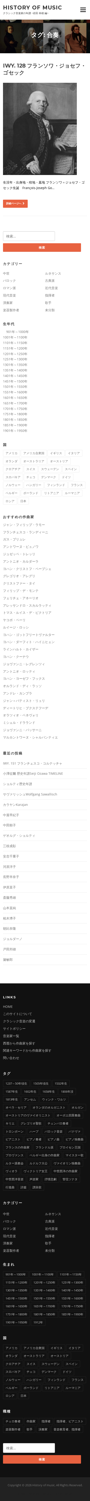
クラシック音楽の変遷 (19, 1021)
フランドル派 (45, 1147)
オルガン (78, 1107)
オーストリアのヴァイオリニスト (28, 1115)
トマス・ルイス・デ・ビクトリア (27, 612)
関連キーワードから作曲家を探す (27, 1050)
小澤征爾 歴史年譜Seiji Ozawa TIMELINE (33, 773)
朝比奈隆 (9, 928)
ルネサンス (53, 273)
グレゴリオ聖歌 (31, 1123)
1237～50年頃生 (16, 1083)
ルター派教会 (15, 1163)
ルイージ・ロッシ (16, 627)
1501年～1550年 (15, 386)
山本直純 (9, 908)
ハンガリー (33, 485)
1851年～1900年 (15, 425)
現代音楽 (9, 295)
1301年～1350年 (15, 364)
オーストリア (59, 461)
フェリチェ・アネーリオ (21, 598)
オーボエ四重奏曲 (69, 1115)
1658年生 (48, 1091)
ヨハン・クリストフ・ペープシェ (27, 569)
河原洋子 (9, 866)
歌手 (48, 302)
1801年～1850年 (15, 419)
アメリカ (12, 453)
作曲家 (31, 1421)
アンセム (30, 1099)
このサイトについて (17, 1014)
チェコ (30, 477)
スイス (30, 469)
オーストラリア (33, 461)
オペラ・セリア (16, 1107)
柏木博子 (9, 918)
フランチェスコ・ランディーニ (25, 532)
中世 (6, 273)
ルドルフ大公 (39, 1163)
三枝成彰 (9, 846)
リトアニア (51, 493)
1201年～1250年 (15, 354)
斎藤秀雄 (9, 897)
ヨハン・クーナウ (16, 656)
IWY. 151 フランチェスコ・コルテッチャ (32, 763)
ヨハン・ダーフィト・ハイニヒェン (29, 642)
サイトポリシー (14, 1028)
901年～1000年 (16, 331)
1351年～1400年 (15, 370)
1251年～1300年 (15, 359)
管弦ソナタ (70, 1179)
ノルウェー (13, 485)
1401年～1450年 (15, 376)
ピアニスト (13, 1139)
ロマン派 (9, 288)
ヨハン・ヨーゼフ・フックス (24, 678)
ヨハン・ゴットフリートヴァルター (29, 634)
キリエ (10, 1123)
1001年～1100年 (15, 337)
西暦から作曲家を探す (19, 1043)
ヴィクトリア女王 (36, 1171)
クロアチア (13, 469)
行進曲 (10, 1187)
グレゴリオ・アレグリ (19, 576)
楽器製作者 (11, 310)
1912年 (38, 1322)
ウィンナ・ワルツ (54, 1099)
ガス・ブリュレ (14, 539)
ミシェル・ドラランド (19, 722)
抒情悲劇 (51, 1179)
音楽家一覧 (11, 1036)
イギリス (56, 453)
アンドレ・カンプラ (17, 693)
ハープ (34, 1131)
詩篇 (24, 1187)
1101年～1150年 (15, 343)
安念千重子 (11, 856)
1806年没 (67, 1091)
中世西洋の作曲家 (66, 1171)
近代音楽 (51, 288)
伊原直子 (9, 887)
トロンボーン (15, 1131)
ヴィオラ (12, 1171)
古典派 (50, 280)
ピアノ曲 (54, 1139)
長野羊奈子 (11, 877)
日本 (23, 501)
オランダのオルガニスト (49, 1107)
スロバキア (13, 477)
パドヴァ (75, 1131)
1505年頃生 (41, 1083)
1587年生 (12, 1091)
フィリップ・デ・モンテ (21, 590)
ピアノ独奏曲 (75, 1139)
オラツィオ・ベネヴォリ (21, 715)
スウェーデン (50, 469)
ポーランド (30, 493)
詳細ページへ (13, 203)
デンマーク (48, 477)
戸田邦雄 (9, 949)
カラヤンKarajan (15, 804)
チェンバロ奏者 (58, 1123)
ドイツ (66, 477)
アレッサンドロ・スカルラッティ (27, 605)
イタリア (74, 453)
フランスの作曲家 (18, 1147)
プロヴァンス (15, 1155)
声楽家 (34, 1179)
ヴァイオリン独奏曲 (67, 1163)
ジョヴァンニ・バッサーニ (22, 730)
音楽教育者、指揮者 (67, 1429)
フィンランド (56, 485)
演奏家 (8, 302)
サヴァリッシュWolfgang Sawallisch (30, 794)
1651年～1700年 (15, 403)
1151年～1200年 (15, 348)
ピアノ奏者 (34, 1139)
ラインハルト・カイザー (21, 649)
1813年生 (12, 1099)
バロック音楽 (54, 1131)
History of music (32, 7)
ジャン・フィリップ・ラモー (24, 524)
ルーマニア (72, 493)
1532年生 (61, 1083)
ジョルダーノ (12, 939)
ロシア (10, 501)
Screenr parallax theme (33, 1494)
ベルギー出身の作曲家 (45, 1155)
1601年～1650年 (15, 397)
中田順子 (9, 825)
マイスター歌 (75, 1155)
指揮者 (50, 295)
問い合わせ (11, 1058)
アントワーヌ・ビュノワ (21, 546)
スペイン (71, 469)
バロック (9, 280)
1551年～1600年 (15, 392)
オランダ (12, 461)
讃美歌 (37, 1187)
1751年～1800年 (15, 414)
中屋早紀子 (11, 815)
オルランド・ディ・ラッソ (22, 686)
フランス (77, 485)
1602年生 (30, 1091)
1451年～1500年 (15, 381)
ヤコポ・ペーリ (14, 620)
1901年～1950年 (15, 430)
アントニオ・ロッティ (19, 671)
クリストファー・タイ (19, 583)
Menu (83, 10)
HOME (8, 1006)
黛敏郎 (8, 959)
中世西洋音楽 (15, 1179)
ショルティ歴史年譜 (17, 784)
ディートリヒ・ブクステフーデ (25, 708)
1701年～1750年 (15, 408)
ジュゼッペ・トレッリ (19, 554)
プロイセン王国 (70, 1147)
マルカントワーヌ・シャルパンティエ (30, 737)
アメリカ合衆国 (33, 453)
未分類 (50, 310)
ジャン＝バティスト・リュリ (24, 700)
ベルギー (12, 493)
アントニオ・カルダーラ (21, 561)
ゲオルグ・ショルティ (19, 835)
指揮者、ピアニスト (70, 1421)
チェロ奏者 (13, 1421)
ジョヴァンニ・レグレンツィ (24, 664)
